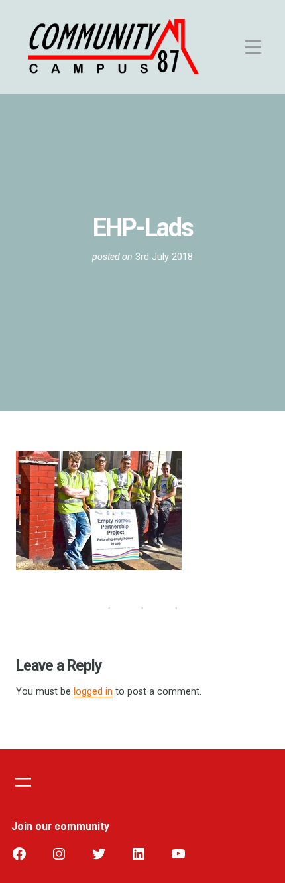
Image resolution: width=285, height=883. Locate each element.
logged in (93, 691)
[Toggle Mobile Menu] (237, 47)
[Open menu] (23, 782)
